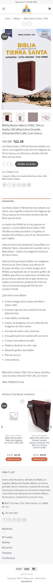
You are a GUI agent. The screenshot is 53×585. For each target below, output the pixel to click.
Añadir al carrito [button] (13, 459)
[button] (3, 8)
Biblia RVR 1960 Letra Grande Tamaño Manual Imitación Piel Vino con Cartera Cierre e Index (39, 443)
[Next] (46, 69)
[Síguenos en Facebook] (4, 520)
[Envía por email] (19, 185)
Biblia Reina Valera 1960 (36, 18)
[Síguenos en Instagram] (9, 520)
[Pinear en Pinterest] (24, 185)
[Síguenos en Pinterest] (24, 520)
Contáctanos (8, 558)
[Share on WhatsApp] (4, 185)
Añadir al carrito (27, 164)
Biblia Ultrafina (8, 179)
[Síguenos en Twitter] (14, 520)
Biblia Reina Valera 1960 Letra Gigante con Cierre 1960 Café (13, 440)
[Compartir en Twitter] (14, 185)
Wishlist (6, 542)
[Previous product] (29, 24)
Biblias (17, 18)
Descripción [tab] (8, 201)
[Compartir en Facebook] (9, 185)
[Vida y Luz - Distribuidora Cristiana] (26, 9)
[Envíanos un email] (19, 520)
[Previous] (6, 69)
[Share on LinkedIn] (29, 185)
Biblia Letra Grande (19, 176)
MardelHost (26, 581)
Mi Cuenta (7, 537)
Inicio (7, 18)
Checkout (7, 552)
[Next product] (24, 24)
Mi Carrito (7, 547)
